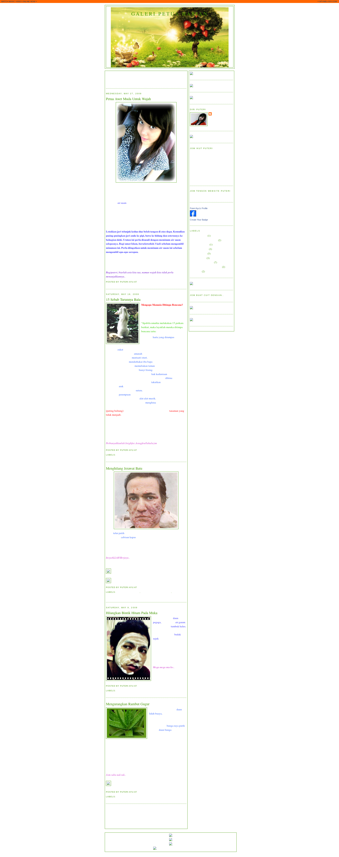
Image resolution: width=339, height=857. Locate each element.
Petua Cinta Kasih (199, 244)
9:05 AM (142, 450)
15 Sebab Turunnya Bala (123, 299)
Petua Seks (195, 271)
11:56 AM (143, 686)
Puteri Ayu (219, 114)
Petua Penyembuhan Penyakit (205, 267)
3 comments (157, 686)
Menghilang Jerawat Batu (124, 468)
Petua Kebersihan (128, 592)
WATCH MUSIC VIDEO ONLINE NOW (18, 1)
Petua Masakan (198, 258)
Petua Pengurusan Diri (156, 592)
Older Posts (180, 809)
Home (140, 809)
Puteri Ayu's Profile (199, 208)
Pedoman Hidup (126, 455)
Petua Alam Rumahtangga (204, 240)
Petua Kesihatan (198, 253)
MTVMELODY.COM (328, 1)
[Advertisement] (152, 78)
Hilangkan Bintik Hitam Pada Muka (131, 612)
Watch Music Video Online (204, 196)
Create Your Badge (199, 220)
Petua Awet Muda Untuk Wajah (128, 98)
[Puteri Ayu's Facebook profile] (193, 215)
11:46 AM (143, 792)
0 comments (156, 282)
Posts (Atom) (127, 817)
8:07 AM (142, 282)
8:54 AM (142, 587)
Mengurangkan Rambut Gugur (127, 704)
